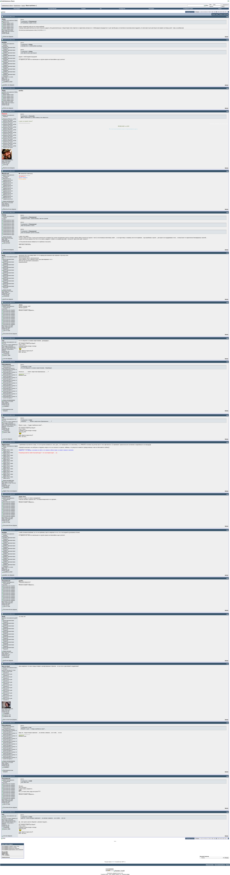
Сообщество (122, 8)
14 (220, 11)
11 (214, 11)
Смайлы (4, 852)
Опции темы (215, 14)
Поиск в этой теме (223, 14)
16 (223, 11)
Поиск (219, 8)
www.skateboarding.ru (220, 864)
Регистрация (17, 8)
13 (218, 11)
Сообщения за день (188, 8)
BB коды (4, 851)
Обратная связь (210, 864)
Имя (210, 4)
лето (20, 247)
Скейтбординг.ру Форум (7, 5)
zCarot (127, 874)
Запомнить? (225, 4)
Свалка (23, 5)
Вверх (227, 864)
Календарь (151, 8)
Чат (101, 8)
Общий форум (17, 5)
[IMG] (3, 853)
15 (221, 11)
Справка (83, 8)
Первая (197, 11)
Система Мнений (52, 8)
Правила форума (6, 857)
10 (212, 11)
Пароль (211, 6)
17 (225, 11)
